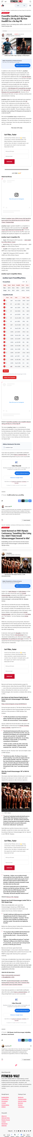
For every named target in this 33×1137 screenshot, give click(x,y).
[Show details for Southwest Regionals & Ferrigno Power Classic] (4, 359)
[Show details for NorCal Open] (4, 356)
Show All (6, 370)
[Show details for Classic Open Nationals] (4, 307)
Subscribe (9, 161)
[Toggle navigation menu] (30, 5)
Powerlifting (5, 12)
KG (24, 5)
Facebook (13, 481)
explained (25, 720)
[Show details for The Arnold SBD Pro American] (4, 349)
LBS (18, 5)
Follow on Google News (16, 477)
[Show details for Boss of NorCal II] (4, 363)
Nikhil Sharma (9, 1088)
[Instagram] (30, 1046)
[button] (3, 2)
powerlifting (21, 495)
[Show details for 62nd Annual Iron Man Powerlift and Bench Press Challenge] (4, 366)
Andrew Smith (9, 34)
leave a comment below (20, 454)
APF (11, 366)
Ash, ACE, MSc (21, 34)
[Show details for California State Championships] (4, 342)
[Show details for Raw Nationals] (4, 332)
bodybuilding (27, 1032)
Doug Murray (9, 553)
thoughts (18, 633)
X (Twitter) (24, 481)
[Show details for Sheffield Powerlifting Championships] (4, 311)
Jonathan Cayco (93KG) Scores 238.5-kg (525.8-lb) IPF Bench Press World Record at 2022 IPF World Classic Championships (16, 220)
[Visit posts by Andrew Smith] (3, 506)
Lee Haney (28, 614)
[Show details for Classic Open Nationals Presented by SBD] (4, 325)
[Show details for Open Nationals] (4, 300)
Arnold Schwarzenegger (19, 1032)
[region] (16, 288)
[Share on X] (14, 1134)
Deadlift (9, 495)
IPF (26, 101)
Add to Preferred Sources (22, 65)
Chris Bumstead (19, 635)
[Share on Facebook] (11, 1134)
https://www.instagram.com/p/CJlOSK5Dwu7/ (14, 704)
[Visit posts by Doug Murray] (3, 1046)
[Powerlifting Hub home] (2, 5)
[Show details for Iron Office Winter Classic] (4, 335)
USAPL (3, 246)
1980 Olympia (10, 1032)
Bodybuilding (5, 527)
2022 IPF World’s (26, 76)
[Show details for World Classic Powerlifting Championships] (4, 304)
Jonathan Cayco (6, 99)
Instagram (18, 481)
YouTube (16, 483)
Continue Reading (16, 1120)
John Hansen (22, 591)
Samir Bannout (12, 591)
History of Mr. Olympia (12, 897)
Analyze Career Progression (9, 377)
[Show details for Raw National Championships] (4, 352)
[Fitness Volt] (16, 1)
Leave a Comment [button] (27, 520)
